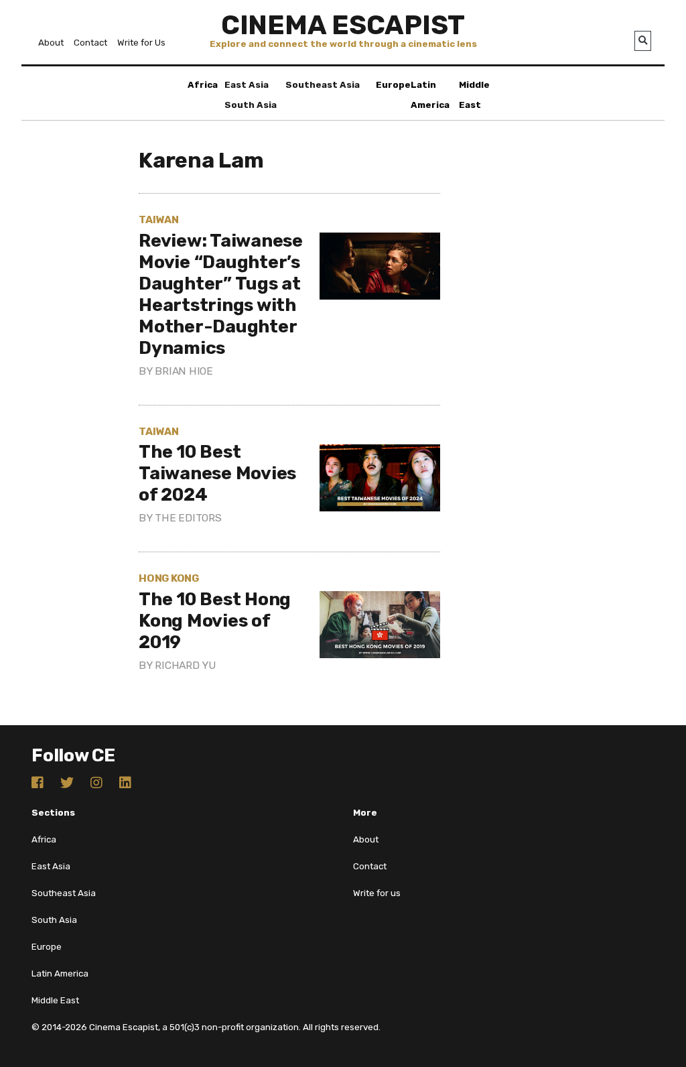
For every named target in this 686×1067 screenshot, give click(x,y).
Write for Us (141, 43)
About (51, 43)
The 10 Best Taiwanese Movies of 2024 (217, 473)
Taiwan (159, 219)
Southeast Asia (322, 85)
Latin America (59, 973)
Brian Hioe (184, 371)
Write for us (377, 893)
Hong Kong (169, 578)
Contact (90, 43)
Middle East (55, 1000)
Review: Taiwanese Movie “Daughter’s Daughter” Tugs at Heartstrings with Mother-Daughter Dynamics (221, 294)
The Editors (188, 517)
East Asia (246, 85)
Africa (203, 85)
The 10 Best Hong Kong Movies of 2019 (215, 620)
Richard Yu (185, 665)
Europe (393, 85)
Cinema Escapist (343, 25)
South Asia (250, 105)
